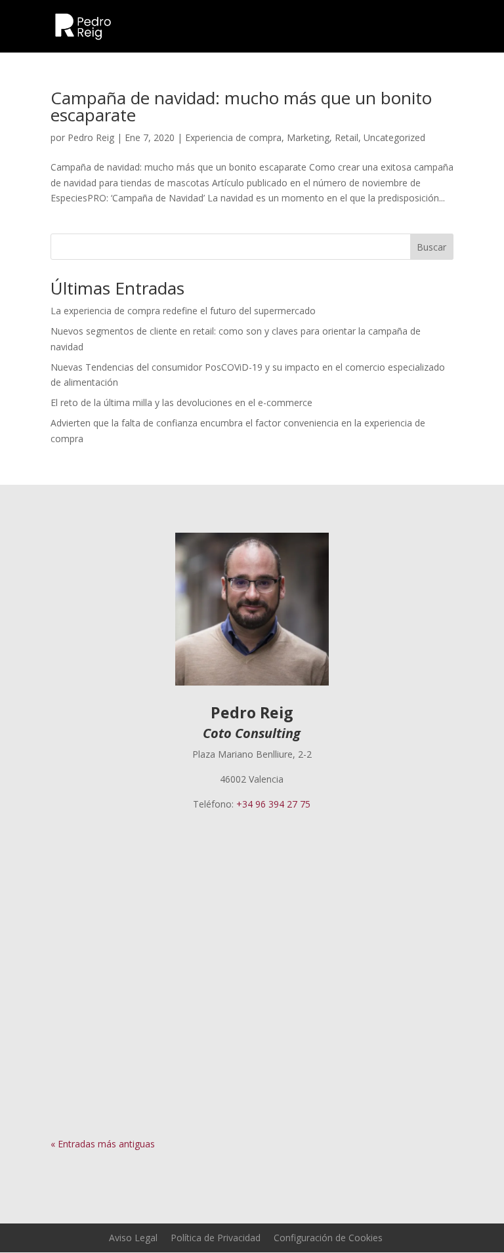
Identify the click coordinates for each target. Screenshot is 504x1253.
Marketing (308, 137)
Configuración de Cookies (328, 1237)
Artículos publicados (245, 870)
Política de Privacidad (216, 1237)
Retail (346, 137)
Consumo (226, 1021)
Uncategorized (394, 137)
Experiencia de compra (233, 137)
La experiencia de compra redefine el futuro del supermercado (183, 310)
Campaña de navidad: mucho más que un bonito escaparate (241, 106)
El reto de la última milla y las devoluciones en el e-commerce (181, 402)
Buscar (431, 247)
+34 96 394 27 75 (273, 804)
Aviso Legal (133, 1237)
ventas (295, 1021)
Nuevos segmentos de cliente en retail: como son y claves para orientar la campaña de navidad (241, 995)
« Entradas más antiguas (103, 1144)
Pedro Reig (91, 137)
